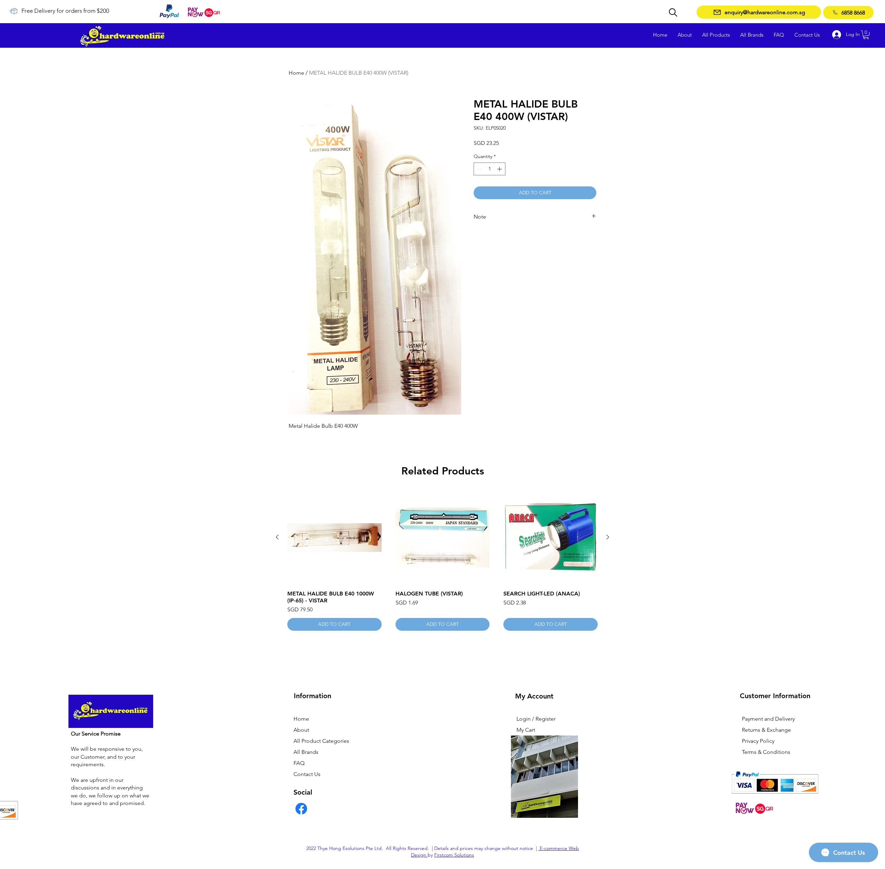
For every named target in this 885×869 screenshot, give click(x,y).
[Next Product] (608, 537)
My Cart (525, 730)
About (301, 730)
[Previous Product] (277, 537)
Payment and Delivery (768, 718)
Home (296, 73)
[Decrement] (479, 169)
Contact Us (307, 774)
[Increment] (500, 169)
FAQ (299, 763)
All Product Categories (321, 741)
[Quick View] (334, 537)
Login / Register (536, 718)
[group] (442, 560)
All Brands (306, 752)
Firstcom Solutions (454, 855)
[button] (866, 34)
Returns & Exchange (766, 730)
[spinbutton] (489, 169)
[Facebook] (301, 808)
